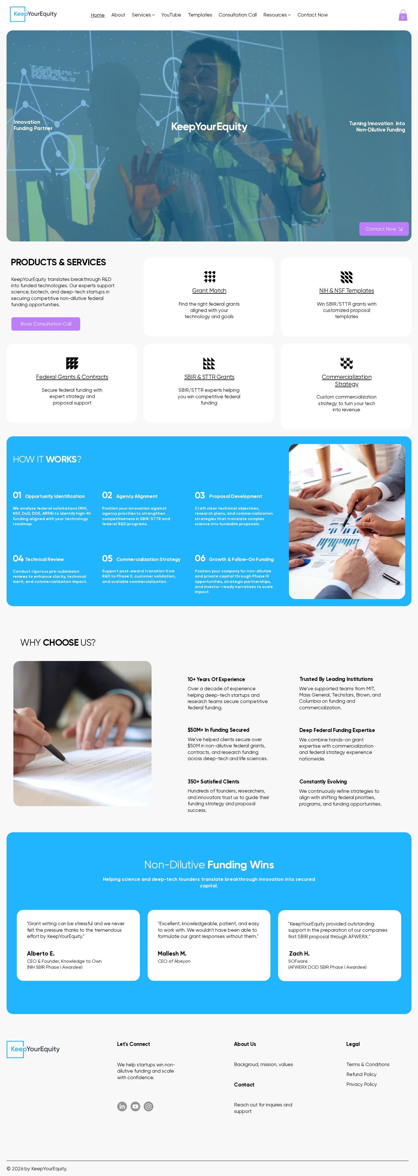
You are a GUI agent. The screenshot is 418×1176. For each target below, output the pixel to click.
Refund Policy (361, 1074)
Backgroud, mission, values (263, 1064)
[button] (403, 15)
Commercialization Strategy (346, 380)
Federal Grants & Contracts (72, 377)
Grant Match (209, 290)
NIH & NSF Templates (346, 290)
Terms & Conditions (368, 1064)
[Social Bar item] (122, 1106)
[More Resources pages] (289, 15)
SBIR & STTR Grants (209, 377)
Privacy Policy (361, 1084)
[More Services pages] (153, 15)
